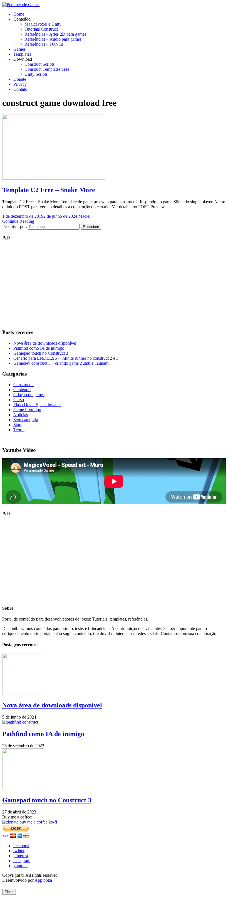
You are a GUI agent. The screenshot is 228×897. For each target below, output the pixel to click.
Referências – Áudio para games (52, 39)
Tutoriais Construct (41, 29)
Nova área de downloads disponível (44, 343)
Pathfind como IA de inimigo (38, 348)
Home (18, 14)
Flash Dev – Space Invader (37, 404)
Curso (18, 399)
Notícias (20, 414)
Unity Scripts (36, 74)
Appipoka (43, 880)
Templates (22, 54)
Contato (20, 89)
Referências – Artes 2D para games (55, 34)
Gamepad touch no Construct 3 (40, 353)
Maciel (84, 216)
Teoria (18, 429)
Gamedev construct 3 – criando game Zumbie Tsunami (61, 363)
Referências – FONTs (43, 44)
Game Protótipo (27, 409)
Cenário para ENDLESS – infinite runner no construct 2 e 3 (65, 358)
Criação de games (28, 394)
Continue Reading (18, 221)
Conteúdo (22, 389)
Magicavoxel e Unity (42, 24)
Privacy (20, 84)
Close (9, 892)
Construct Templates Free (46, 69)
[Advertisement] (114, 285)
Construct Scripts (39, 64)
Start (17, 424)
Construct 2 (23, 384)
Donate (19, 79)
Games (19, 49)
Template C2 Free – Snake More (48, 189)
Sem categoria (25, 419)
